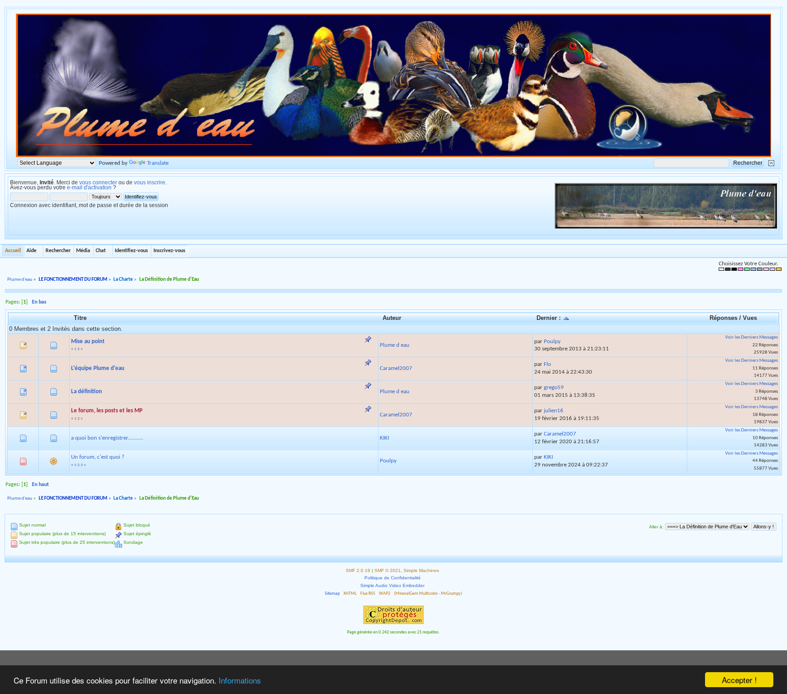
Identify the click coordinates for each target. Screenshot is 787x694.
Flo (547, 364)
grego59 (554, 387)
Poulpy (552, 341)
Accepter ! (739, 679)
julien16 (553, 411)
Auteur (392, 317)
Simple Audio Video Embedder (392, 585)
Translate (158, 163)
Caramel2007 (396, 368)
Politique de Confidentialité (392, 577)
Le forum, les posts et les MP (107, 411)
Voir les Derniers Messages (751, 337)
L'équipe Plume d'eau (97, 368)
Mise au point (88, 341)
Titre (80, 317)
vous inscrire (149, 182)
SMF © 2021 (387, 570)
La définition (86, 392)
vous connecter (98, 182)
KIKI (384, 438)
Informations (240, 680)
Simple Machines (421, 570)
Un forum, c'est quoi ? (97, 457)
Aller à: (656, 526)
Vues (750, 317)
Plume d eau (394, 345)
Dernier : (549, 317)
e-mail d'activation (89, 187)
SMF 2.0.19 (358, 570)
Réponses (723, 317)
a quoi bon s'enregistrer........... (107, 438)
